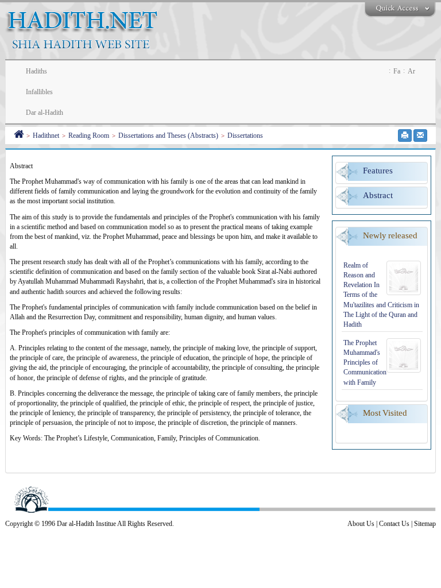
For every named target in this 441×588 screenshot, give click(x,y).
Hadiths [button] (36, 71)
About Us (360, 524)
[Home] (19, 135)
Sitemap (425, 524)
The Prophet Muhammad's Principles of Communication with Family (364, 362)
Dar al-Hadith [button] (44, 113)
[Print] (405, 135)
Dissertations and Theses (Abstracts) (168, 135)
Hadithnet (46, 135)
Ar (411, 71)
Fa (396, 71)
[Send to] (420, 135)
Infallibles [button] (39, 92)
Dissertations (245, 135)
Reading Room (88, 135)
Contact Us (394, 524)
